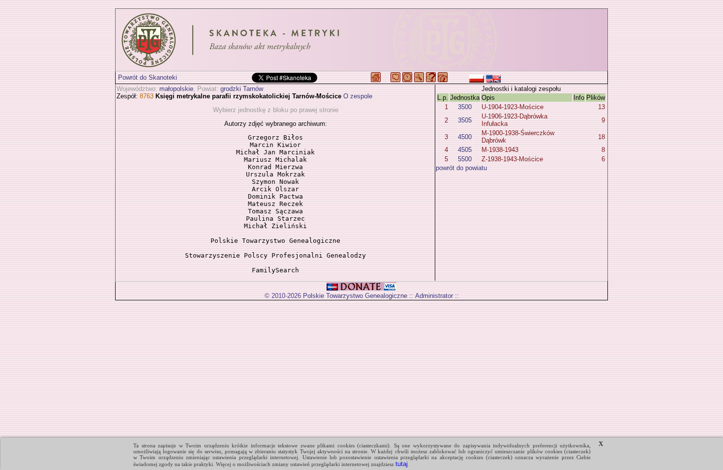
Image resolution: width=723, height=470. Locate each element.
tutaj (401, 464)
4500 (465, 137)
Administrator (434, 295)
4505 (465, 149)
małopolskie (176, 88)
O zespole (357, 96)
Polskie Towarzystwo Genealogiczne (355, 295)
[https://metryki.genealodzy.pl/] (361, 40)
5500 (465, 159)
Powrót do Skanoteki (147, 77)
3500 (465, 107)
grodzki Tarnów (241, 88)
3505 (465, 120)
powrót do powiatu (461, 168)
